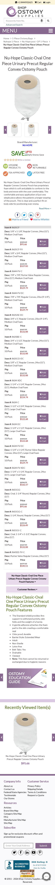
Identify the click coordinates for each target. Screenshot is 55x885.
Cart (39, 2)
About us (8, 786)
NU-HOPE (27, 145)
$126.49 (24, 525)
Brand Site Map (11, 810)
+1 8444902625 (25, 2)
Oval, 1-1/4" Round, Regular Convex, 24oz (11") (27, 495)
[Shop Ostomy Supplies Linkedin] (31, 215)
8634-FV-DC (17, 446)
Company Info (12, 781)
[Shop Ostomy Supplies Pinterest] (40, 852)
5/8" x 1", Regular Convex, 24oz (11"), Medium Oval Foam (25, 364)
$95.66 (23, 244)
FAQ (6, 816)
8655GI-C (16, 530)
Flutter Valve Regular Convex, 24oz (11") (29, 556)
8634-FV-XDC (18, 468)
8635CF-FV (17, 249)
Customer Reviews (26, 589)
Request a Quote (36, 795)
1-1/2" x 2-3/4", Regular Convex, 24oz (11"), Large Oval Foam (25, 407)
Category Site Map (13, 813)
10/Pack (8, 242)
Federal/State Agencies (15, 792)
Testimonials (10, 795)
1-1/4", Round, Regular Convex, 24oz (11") (30, 515)
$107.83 (24, 266)
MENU (9, 31)
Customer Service (38, 781)
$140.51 (24, 566)
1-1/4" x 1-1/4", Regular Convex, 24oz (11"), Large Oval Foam (25, 473)
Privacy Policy (34, 786)
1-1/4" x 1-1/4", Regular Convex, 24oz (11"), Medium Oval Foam (25, 386)
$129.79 (24, 288)
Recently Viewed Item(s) (28, 707)
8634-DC (16, 424)
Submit (43, 845)
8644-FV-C (16, 271)
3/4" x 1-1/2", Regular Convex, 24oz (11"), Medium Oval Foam (27, 342)
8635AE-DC (17, 315)
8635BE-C (16, 336)
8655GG (15, 489)
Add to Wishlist (41, 219)
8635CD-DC (17, 358)
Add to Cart (42, 243)
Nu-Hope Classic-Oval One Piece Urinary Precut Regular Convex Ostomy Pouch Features (27, 578)
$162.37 (24, 484)
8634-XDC (16, 380)
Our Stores (9, 798)
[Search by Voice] (42, 20)
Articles (7, 807)
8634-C (15, 402)
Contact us (9, 789)
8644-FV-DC (17, 293)
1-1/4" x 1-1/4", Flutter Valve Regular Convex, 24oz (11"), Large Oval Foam (25, 451)
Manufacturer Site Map (15, 820)
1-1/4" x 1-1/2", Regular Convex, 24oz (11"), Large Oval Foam (25, 429)
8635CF (15, 227)
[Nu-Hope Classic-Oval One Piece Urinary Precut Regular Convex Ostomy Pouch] (27, 97)
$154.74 (24, 397)
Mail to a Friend (19, 219)
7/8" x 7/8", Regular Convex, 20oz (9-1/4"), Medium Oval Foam (27, 298)
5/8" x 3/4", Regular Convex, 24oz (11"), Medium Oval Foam (26, 255)
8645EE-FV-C (18, 552)
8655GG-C (16, 511)
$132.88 (24, 331)
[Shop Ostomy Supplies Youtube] (33, 852)
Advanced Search (14, 24)
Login (47, 2)
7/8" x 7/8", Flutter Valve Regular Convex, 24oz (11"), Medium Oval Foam (27, 276)
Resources (10, 803)
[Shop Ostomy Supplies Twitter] (14, 852)
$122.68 (24, 419)
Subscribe (10, 827)
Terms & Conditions (37, 792)
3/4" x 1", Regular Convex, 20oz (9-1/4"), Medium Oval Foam (26, 320)
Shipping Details (35, 789)
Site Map (8, 823)
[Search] (48, 20)
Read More (44, 208)
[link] (37, 215)
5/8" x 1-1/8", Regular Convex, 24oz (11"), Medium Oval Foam (27, 233)
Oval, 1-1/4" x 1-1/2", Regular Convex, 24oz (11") (25, 536)
